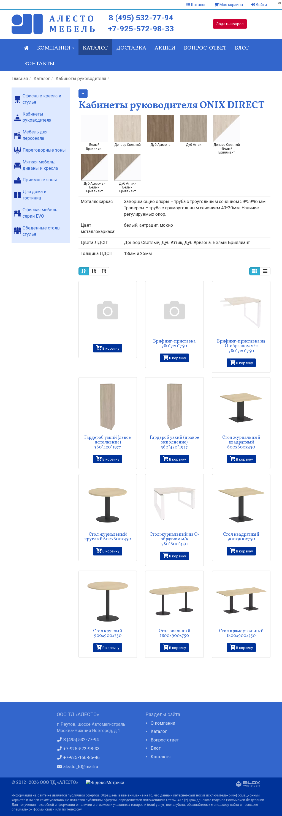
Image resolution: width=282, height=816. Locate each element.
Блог (242, 48)
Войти (261, 4)
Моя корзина (231, 4)
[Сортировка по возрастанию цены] (94, 271)
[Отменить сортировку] (83, 271)
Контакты (39, 64)
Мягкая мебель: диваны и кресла (40, 165)
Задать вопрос (229, 24)
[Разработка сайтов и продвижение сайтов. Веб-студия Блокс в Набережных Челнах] (248, 785)
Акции (164, 48)
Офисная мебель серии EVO (40, 213)
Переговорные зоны (44, 150)
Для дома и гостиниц (34, 195)
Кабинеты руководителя (81, 78)
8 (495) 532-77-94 (141, 17)
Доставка (131, 48)
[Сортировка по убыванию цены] (104, 271)
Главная (20, 78)
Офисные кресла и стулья (42, 99)
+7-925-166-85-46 (81, 757)
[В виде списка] (265, 271)
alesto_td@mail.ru (80, 766)
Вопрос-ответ (205, 48)
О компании (163, 723)
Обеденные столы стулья (42, 231)
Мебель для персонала (35, 135)
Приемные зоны (40, 179)
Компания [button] (54, 48)
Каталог (198, 4)
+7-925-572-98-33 (141, 28)
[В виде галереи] (254, 271)
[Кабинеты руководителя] (83, 93)
